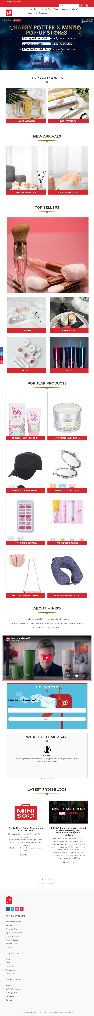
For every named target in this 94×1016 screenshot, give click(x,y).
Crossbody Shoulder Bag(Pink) (25, 595)
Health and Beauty (12, 940)
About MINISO (72, 9)
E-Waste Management (14, 989)
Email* (10, 707)
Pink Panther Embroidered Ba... (25, 490)
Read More (53, 627)
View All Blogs (46, 883)
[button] (41, 778)
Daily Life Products (68, 121)
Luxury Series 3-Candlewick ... (67, 438)
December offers (12, 929)
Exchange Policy (11, 993)
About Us (9, 985)
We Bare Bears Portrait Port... (67, 490)
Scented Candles (69, 330)
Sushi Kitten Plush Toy (68, 192)
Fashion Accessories (13, 936)
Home (30, 9)
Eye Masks (26, 330)
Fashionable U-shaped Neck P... (67, 595)
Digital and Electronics (14, 933)
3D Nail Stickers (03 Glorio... (25, 543)
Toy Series (9, 947)
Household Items (12, 944)
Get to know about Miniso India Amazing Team (25, 829)
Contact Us (43, 13)
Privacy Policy (11, 996)
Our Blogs (49, 9)
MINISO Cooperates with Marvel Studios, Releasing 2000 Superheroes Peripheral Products (68, 831)
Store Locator (59, 9)
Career (8, 963)
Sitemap (9, 1000)
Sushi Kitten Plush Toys (26, 192)
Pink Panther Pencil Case (67, 543)
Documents (32, 13)
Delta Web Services (67, 1012)
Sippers (69, 370)
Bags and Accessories (26, 121)
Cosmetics (26, 370)
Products (38, 9)
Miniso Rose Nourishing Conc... (25, 438)
